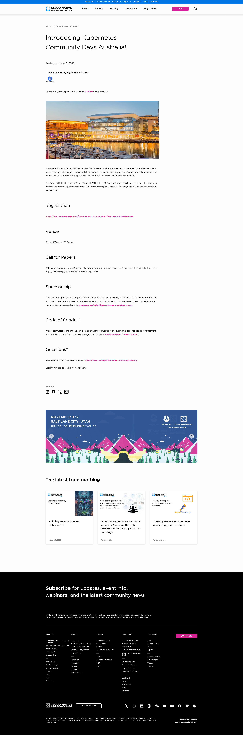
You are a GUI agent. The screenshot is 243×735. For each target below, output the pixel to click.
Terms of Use (51, 722)
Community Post (67, 27)
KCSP (98, 666)
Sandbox (74, 666)
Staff (47, 674)
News (149, 646)
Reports (150, 650)
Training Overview (103, 640)
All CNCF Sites (88, 706)
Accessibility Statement (188, 719)
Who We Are (50, 662)
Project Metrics (76, 672)
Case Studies (127, 646)
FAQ (47, 678)
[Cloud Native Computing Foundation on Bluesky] (187, 707)
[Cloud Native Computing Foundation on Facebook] (179, 707)
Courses (99, 646)
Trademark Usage (92, 720)
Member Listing (51, 665)
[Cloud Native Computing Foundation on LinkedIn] (141, 707)
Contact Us (50, 681)
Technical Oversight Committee (57, 645)
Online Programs (128, 662)
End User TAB (51, 652)
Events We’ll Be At (129, 643)
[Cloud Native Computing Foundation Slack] (194, 707)
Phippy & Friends (128, 668)
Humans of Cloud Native (131, 650)
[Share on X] (60, 392)
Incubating (75, 663)
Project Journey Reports (80, 650)
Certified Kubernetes (104, 660)
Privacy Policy (142, 617)
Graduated (75, 660)
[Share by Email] (66, 392)
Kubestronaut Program (105, 650)
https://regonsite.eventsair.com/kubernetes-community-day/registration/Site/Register (89, 216)
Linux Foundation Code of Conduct (120, 335)
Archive (74, 669)
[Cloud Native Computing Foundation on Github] (134, 707)
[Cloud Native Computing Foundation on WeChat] (157, 707)
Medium (88, 92)
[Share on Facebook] (53, 392)
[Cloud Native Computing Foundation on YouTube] (164, 707)
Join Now (187, 636)
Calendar (125, 691)
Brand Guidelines (153, 656)
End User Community (130, 640)
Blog (49, 27)
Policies (48, 671)
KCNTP (99, 656)
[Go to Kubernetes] (50, 79)
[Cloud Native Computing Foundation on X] (126, 707)
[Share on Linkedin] (47, 392)
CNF (98, 663)
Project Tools (76, 653)
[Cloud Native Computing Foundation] (59, 8)
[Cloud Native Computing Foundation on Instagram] (149, 707)
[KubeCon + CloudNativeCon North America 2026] (121, 436)
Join (180, 9)
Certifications (101, 643)
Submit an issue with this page (186, 722)
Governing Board (52, 648)
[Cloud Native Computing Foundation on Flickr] (172, 707)
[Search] (195, 9)
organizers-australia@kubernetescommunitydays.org (104, 305)
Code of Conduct (52, 668)
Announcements (153, 643)
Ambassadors (51, 655)
